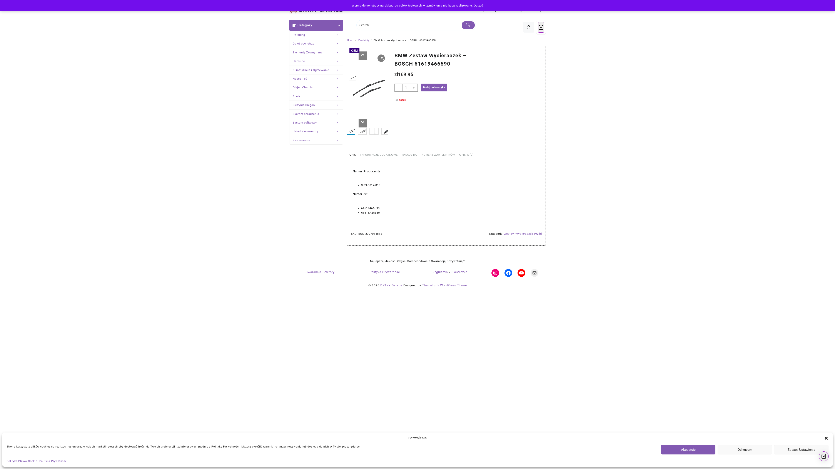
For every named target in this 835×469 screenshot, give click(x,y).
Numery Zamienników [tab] (438, 154)
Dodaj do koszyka (434, 87)
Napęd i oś (300, 78)
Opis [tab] (352, 154)
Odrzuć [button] (478, 5)
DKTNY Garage (391, 285)
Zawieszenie (301, 140)
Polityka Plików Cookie (22, 461)
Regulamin (440, 272)
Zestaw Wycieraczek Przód (523, 233)
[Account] (528, 27)
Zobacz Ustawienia (801, 450)
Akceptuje (688, 450)
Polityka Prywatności (53, 461)
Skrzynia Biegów (304, 105)
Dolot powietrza (303, 43)
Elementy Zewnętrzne (307, 52)
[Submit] (468, 25)
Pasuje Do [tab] (410, 154)
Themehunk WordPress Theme (444, 285)
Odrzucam (745, 450)
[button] (826, 438)
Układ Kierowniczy (305, 131)
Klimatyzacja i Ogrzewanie (311, 70)
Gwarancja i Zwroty (320, 272)
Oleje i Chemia (303, 87)
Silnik (297, 96)
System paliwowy (305, 122)
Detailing (299, 34)
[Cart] (541, 27)
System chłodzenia (306, 114)
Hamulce (299, 61)
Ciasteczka (459, 272)
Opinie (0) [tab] (466, 154)
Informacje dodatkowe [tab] (379, 154)
